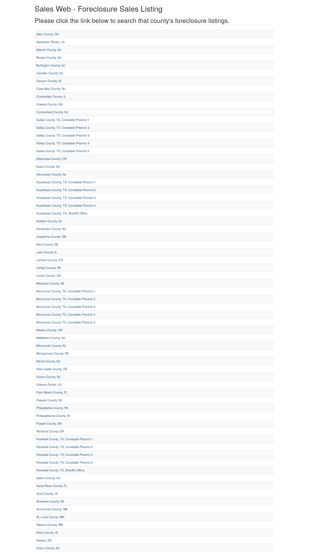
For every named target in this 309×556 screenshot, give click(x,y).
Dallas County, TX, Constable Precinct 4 (62, 143)
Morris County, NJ (48, 361)
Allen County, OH (47, 34)
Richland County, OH (50, 431)
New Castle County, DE (51, 369)
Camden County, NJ (49, 73)
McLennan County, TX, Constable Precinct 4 (65, 314)
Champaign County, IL (51, 96)
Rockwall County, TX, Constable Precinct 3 (64, 454)
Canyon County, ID (48, 81)
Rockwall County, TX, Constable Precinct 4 (64, 462)
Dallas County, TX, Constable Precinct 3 (62, 135)
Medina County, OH (49, 330)
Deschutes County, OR (51, 159)
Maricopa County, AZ (50, 283)
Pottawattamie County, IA (53, 416)
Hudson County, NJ (49, 221)
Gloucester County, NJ (51, 174)
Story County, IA (47, 532)
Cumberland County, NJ (52, 112)
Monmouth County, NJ (51, 345)
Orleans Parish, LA (48, 384)
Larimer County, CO (49, 260)
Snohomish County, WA (51, 509)
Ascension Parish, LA (50, 42)
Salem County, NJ (48, 478)
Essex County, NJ (48, 166)
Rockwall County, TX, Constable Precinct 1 (64, 439)
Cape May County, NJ (50, 88)
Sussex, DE (44, 540)
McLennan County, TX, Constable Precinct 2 (65, 299)
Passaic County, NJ (49, 400)
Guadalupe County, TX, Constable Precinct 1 (66, 182)
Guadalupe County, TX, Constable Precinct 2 (66, 190)
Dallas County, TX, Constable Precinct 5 (62, 151)
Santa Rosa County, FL (51, 486)
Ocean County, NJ (48, 377)
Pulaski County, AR (49, 423)
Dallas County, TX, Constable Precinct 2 (62, 127)
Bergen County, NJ (48, 57)
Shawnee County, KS (50, 501)
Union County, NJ (47, 548)
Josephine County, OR (51, 236)
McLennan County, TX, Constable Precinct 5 (65, 322)
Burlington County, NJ (50, 65)
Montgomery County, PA (52, 353)
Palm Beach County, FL (52, 392)
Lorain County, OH (48, 275)
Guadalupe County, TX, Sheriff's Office (61, 213)
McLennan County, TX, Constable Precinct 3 (65, 307)
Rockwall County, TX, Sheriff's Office (60, 470)
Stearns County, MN (49, 525)
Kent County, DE (47, 244)
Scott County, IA (47, 493)
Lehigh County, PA (48, 268)
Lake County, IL (46, 252)
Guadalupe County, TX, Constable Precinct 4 (66, 205)
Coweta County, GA (49, 104)
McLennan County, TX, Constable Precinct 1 (65, 291)
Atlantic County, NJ (48, 50)
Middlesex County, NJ (50, 338)
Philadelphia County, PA (52, 408)
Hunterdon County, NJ (51, 229)
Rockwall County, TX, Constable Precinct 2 (64, 447)
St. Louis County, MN (50, 517)
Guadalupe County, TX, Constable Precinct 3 (66, 198)
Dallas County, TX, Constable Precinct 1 (62, 120)
